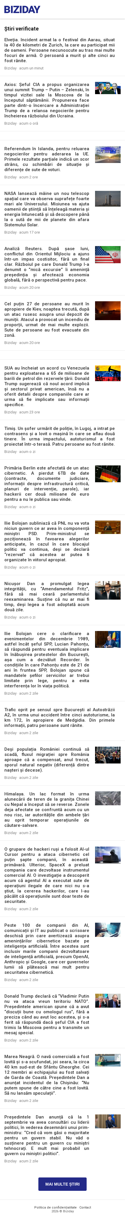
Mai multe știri (62, 1184)
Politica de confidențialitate (55, 1207)
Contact (85, 1207)
